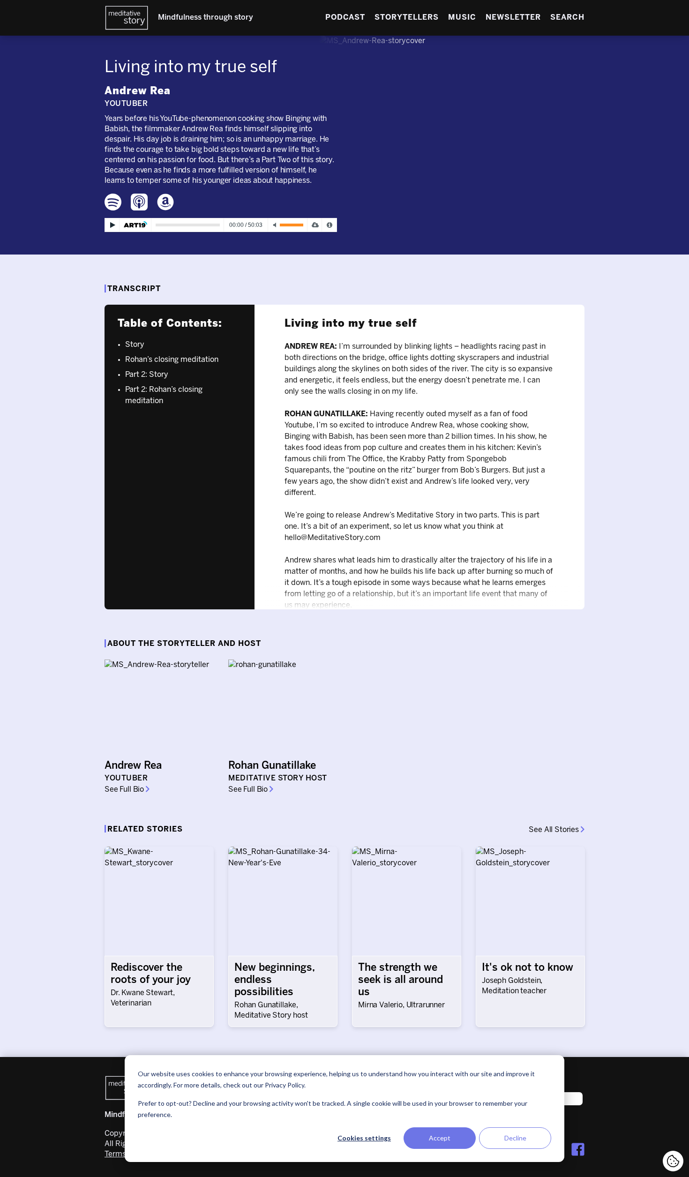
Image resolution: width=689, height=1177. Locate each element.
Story (134, 344)
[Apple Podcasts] (139, 202)
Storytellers (406, 17)
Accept (439, 1138)
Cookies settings (364, 1138)
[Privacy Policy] (329, 225)
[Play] (112, 225)
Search (567, 17)
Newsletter (513, 17)
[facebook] (577, 1149)
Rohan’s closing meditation (171, 359)
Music (462, 17)
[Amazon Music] (165, 202)
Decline (515, 1138)
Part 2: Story (146, 374)
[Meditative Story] (127, 18)
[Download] (314, 225)
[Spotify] (113, 202)
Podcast (345, 17)
